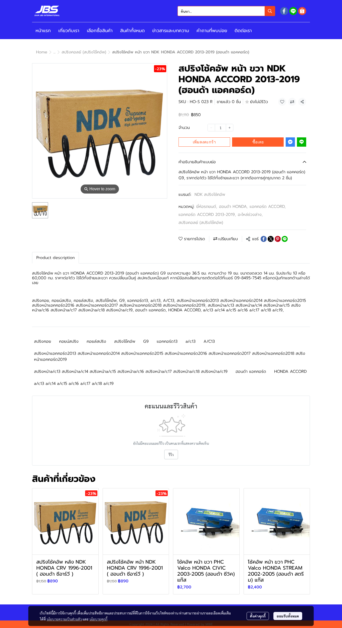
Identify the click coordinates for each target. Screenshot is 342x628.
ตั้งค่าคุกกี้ (258, 616)
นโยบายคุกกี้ (98, 619)
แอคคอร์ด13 (167, 341)
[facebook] (284, 11)
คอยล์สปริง (96, 341)
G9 (146, 341)
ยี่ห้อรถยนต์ (206, 207)
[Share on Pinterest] (278, 239)
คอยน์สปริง (69, 341)
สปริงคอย (42, 341)
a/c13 (191, 341)
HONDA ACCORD (290, 372)
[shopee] (302, 11)
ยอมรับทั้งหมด (288, 616)
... (54, 52)
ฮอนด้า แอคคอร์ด (251, 372)
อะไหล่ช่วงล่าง (250, 215)
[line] (293, 11)
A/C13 (209, 341)
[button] (226, 11)
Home (41, 52)
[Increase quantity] (229, 127)
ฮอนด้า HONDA (233, 207)
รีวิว (171, 454)
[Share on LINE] (285, 239)
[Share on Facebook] (264, 239)
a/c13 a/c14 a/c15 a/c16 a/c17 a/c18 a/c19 (74, 384)
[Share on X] (271, 239)
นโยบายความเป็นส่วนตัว (64, 619)
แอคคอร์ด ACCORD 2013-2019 (207, 215)
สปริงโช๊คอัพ (124, 341)
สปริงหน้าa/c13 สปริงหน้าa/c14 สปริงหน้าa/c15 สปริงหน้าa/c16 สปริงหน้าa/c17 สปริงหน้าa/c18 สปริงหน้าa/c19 (131, 372)
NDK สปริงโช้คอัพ (210, 195)
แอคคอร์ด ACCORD (268, 207)
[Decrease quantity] (211, 127)
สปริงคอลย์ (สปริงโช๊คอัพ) (84, 52)
